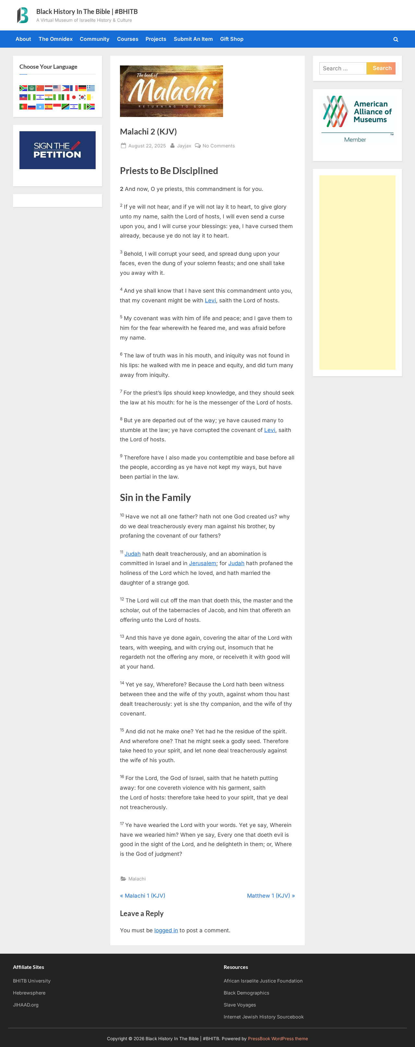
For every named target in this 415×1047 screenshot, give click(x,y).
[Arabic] (32, 87)
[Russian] (32, 106)
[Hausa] (32, 97)
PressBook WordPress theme (278, 1038)
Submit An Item (193, 39)
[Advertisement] (357, 272)
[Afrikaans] (23, 87)
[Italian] (66, 97)
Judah (132, 554)
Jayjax (184, 145)
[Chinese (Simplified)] (40, 87)
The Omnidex (56, 39)
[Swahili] (66, 106)
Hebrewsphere (29, 992)
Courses (127, 39)
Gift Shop (231, 39)
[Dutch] (49, 87)
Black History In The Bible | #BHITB (87, 11)
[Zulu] (91, 106)
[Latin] (91, 97)
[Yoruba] (82, 106)
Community (95, 39)
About (23, 39)
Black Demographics (246, 992)
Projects (156, 39)
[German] (82, 87)
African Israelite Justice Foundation (263, 980)
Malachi (137, 878)
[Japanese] (74, 97)
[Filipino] (66, 87)
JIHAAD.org (26, 1004)
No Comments (219, 146)
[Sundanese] (57, 106)
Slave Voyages (240, 1004)
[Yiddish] (74, 106)
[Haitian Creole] (23, 97)
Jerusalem (202, 563)
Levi (210, 300)
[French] (74, 87)
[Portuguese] (23, 106)
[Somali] (40, 106)
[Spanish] (49, 106)
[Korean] (82, 97)
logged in (166, 930)
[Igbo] (57, 97)
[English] (57, 87)
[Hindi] (49, 97)
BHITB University (32, 980)
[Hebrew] (40, 97)
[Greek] (91, 87)
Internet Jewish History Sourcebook (264, 1016)
